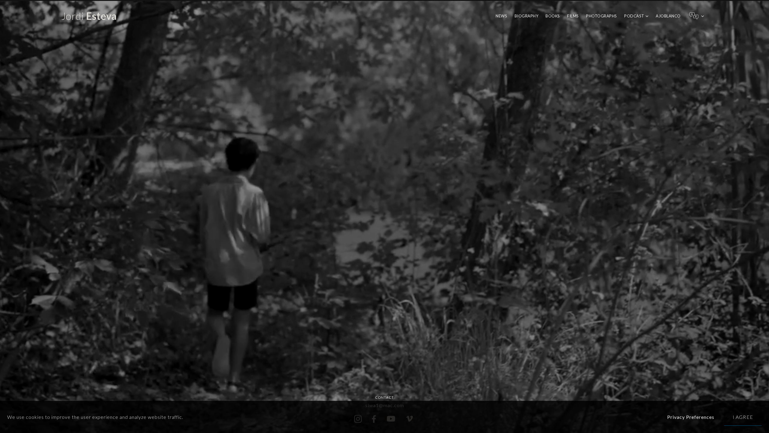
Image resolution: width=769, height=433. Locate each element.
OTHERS (633, 40)
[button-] (696, 16)
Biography (527, 16)
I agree (743, 417)
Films (573, 16)
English (696, 38)
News (501, 16)
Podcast (634, 16)
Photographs (601, 16)
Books (553, 16)
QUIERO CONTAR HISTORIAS (653, 29)
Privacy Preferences (690, 417)
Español (696, 29)
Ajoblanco (668, 16)
